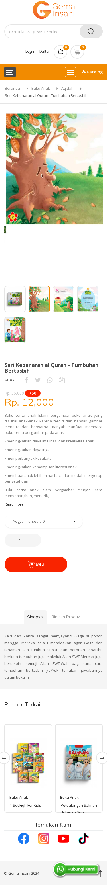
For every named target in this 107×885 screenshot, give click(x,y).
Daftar (44, 51)
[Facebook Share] (26, 380)
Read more (14, 504)
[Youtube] (63, 838)
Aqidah (67, 88)
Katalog (94, 72)
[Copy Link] (62, 380)
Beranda (12, 88)
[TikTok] (83, 838)
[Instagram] (43, 838)
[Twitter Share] (38, 380)
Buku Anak (40, 88)
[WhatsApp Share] (49, 380)
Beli (39, 564)
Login (29, 51)
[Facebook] (23, 838)
